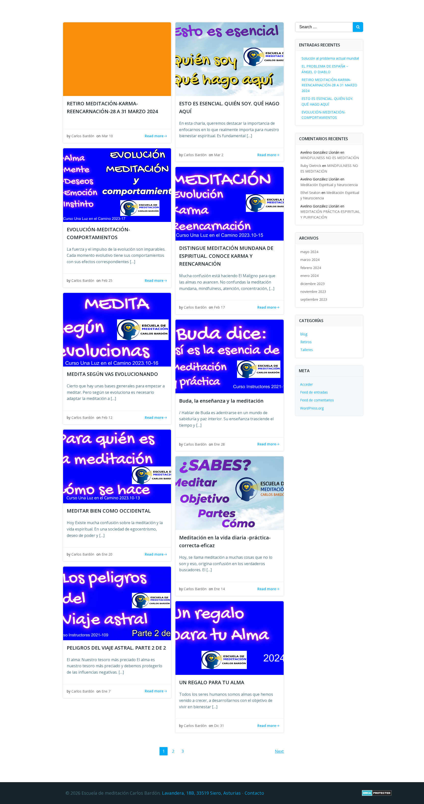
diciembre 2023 (312, 283)
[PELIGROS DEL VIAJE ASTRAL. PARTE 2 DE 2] (117, 603)
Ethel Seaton (310, 192)
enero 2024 (309, 275)
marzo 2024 (309, 259)
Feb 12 (107, 417)
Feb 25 (107, 280)
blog (303, 334)
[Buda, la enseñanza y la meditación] (229, 356)
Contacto (254, 793)
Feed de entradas (314, 392)
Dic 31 (219, 725)
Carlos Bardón (82, 136)
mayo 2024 (309, 251)
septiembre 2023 (313, 299)
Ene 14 (219, 588)
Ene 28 (219, 444)
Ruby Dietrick (310, 165)
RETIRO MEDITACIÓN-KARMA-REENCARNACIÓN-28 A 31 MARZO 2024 (329, 85)
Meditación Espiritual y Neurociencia (329, 184)
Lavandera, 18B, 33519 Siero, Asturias (201, 793)
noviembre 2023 (313, 291)
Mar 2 (218, 154)
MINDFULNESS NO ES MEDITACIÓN (329, 157)
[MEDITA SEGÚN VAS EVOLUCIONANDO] (117, 329)
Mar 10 (107, 136)
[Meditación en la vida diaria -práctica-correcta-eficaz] (229, 492)
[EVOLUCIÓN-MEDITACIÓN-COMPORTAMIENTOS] (117, 184)
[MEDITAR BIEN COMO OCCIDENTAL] (117, 466)
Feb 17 (219, 307)
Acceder (306, 384)
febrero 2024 (310, 267)
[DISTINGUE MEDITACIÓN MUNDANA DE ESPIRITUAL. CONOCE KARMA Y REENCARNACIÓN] (229, 203)
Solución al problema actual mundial (330, 58)
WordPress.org (312, 408)
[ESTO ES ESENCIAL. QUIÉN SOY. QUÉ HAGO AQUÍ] (229, 58)
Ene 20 (107, 554)
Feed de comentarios (317, 400)
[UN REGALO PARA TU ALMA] (229, 637)
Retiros (306, 342)
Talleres (306, 349)
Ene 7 (106, 691)
